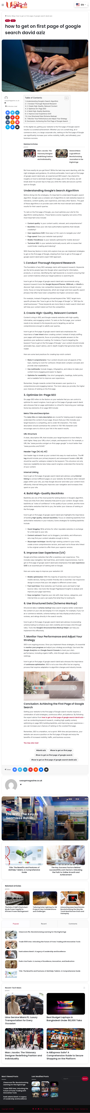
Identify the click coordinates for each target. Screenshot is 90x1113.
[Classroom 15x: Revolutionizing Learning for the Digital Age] (11, 935)
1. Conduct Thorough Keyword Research (42, 104)
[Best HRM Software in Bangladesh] (36, 1083)
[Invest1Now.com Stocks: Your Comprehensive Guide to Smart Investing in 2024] (54, 1095)
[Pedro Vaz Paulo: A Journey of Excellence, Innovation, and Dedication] (11, 964)
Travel (77, 1109)
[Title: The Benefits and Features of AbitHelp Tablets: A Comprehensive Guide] (11, 974)
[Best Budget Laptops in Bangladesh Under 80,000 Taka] (66, 1004)
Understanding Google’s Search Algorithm (42, 101)
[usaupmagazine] (16, 5)
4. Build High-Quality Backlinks (38, 111)
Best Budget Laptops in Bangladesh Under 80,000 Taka (64, 1019)
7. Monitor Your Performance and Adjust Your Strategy (47, 119)
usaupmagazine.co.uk (11, 100)
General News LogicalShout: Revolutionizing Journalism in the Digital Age (76, 156)
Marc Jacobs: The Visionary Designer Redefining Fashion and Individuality (23, 1055)
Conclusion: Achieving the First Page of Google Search (47, 121)
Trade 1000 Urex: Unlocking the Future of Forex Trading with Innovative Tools (49, 942)
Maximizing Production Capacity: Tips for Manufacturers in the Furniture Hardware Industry (25, 816)
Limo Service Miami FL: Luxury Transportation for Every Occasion (21, 1020)
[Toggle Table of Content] (65, 98)
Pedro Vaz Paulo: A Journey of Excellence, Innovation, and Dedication (46, 961)
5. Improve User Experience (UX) (39, 114)
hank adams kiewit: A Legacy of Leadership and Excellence (42, 951)
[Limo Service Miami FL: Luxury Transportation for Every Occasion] (24, 1004)
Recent (44, 924)
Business (57, 1109)
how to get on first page (61, 750)
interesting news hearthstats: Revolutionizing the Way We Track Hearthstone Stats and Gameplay (72, 910)
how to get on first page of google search (54, 755)
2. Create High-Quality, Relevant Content (42, 106)
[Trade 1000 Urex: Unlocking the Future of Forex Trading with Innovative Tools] (11, 945)
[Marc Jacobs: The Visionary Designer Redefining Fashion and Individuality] (30, 153)
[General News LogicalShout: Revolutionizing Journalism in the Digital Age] (62, 153)
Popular (16, 924)
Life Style (70, 1109)
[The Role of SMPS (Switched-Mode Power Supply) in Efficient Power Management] (17, 898)
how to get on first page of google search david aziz (54, 760)
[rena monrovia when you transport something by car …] (36, 1089)
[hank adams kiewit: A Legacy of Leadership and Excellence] (11, 954)
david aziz (41, 750)
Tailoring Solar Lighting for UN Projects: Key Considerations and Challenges (45, 909)
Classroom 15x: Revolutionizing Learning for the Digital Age (42, 932)
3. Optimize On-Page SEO (36, 109)
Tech (13, 20)
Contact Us (84, 1109)
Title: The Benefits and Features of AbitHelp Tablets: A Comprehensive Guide (49, 971)
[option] (45, 818)
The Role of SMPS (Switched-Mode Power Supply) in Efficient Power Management (16, 909)
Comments (73, 924)
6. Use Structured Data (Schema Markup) (41, 116)
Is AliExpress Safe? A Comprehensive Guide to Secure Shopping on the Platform (65, 1055)
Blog (13, 16)
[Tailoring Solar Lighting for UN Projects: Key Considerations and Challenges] (45, 898)
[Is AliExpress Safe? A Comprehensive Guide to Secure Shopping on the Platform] (66, 1039)
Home (8, 16)
